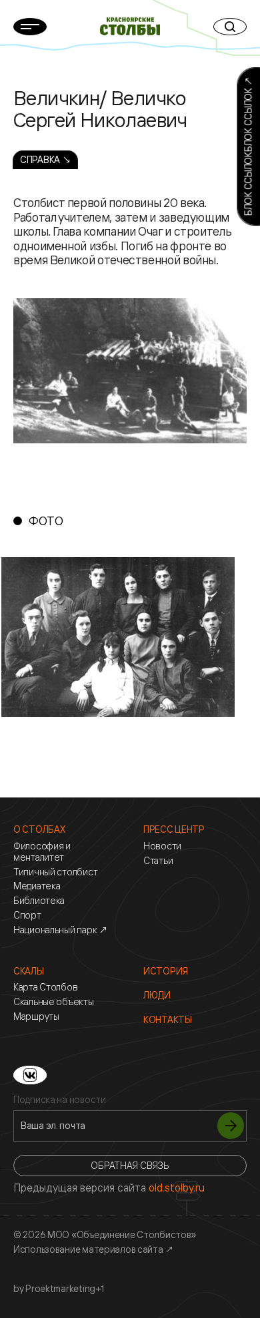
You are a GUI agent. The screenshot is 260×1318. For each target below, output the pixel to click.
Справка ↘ (45, 159)
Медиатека (36, 886)
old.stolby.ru (177, 1187)
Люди (157, 995)
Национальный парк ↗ (60, 930)
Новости (162, 846)
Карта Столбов (45, 987)
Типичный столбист (55, 872)
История (165, 971)
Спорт (27, 915)
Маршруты (36, 1016)
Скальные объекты (53, 1001)
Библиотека (39, 900)
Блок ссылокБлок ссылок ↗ (247, 146)
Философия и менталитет (42, 852)
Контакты (167, 1019)
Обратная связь (130, 1165)
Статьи (158, 860)
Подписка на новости (59, 1099)
